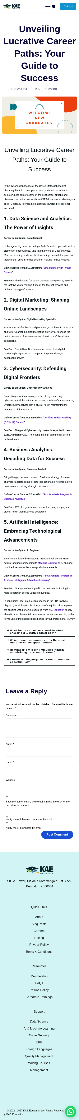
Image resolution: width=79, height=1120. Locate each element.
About (39, 917)
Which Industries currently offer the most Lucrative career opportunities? (37, 641)
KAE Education (46, 89)
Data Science (39, 1021)
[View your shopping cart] (53, 6)
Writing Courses (39, 1063)
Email (10, 762)
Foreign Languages (39, 1049)
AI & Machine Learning (39, 1028)
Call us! (68, 6)
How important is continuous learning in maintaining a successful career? (37, 651)
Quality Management (39, 1056)
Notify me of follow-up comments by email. (29, 819)
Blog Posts (39, 924)
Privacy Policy (39, 944)
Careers (39, 930)
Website (10, 780)
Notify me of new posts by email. (24, 827)
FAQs (39, 983)
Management (39, 1070)
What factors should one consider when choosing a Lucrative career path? (36, 632)
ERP (39, 1042)
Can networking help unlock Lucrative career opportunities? (40, 661)
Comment (12, 715)
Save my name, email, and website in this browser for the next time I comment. (38, 803)
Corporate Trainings (39, 997)
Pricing (39, 937)
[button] (39, 631)
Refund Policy (39, 990)
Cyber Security (39, 1035)
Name (10, 744)
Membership (39, 976)
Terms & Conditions (39, 951)
